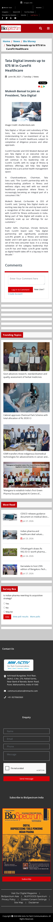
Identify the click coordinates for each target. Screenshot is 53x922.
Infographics (5, 12)
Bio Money (29, 41)
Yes (7, 603)
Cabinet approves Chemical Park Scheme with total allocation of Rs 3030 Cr (25, 417)
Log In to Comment (20, 289)
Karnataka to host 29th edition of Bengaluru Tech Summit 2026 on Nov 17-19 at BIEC (34, 568)
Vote (7, 617)
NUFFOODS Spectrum (35, 896)
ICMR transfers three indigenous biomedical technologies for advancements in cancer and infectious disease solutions (25, 455)
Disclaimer (34, 902)
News (16, 41)
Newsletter (39, 7)
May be (9, 611)
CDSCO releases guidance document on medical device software (34, 515)
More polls (35, 616)
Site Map (18, 902)
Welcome (7, 7)
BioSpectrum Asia (10, 896)
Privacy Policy (8, 899)
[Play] (44, 86)
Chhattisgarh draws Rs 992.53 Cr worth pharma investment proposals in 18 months (33, 550)
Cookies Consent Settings (33, 899)
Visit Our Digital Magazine (24, 893)
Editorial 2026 (24, 7)
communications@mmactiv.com (22, 691)
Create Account (15, 294)
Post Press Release (29, 12)
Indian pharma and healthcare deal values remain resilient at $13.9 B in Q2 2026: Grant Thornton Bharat (34, 533)
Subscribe (23, 15)
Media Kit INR (16, 12)
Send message (26, 778)
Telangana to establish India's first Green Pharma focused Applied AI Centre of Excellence (22, 492)
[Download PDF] (42, 86)
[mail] (39, 86)
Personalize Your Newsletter (9, 15)
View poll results (20, 616)
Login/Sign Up (34, 15)
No (6, 607)
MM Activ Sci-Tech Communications (33, 916)
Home (6, 41)
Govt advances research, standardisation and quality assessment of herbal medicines (25, 375)
